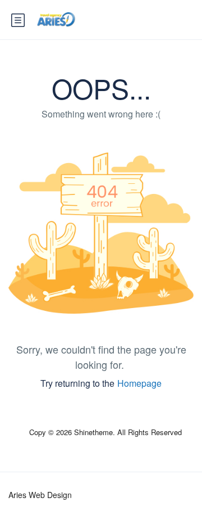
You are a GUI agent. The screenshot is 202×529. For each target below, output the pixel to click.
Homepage (139, 383)
